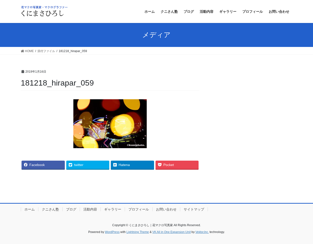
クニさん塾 (50, 209)
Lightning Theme (137, 232)
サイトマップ (194, 209)
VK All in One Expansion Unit (171, 232)
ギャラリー (112, 209)
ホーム (29, 209)
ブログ (71, 209)
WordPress (112, 232)
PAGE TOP (301, 232)
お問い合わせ (166, 209)
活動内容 (90, 209)
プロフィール (138, 209)
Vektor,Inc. (202, 232)
